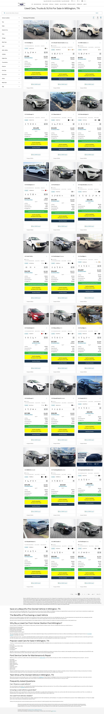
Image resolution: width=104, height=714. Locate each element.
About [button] (85, 4)
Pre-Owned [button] (45, 4)
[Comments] (45, 52)
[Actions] (47, 43)
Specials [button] (51, 4)
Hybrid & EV (79, 4)
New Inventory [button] (37, 4)
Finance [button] (57, 4)
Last (93, 594)
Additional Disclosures (38, 709)
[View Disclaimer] (36, 52)
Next (89, 594)
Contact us (41, 677)
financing (22, 687)
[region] (36, 64)
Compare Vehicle (30, 87)
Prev (76, 594)
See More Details (36, 77)
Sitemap (29, 709)
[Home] (32, 4)
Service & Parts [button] (71, 4)
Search (97, 12)
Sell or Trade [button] (63, 4)
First (72, 594)
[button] (47, 30)
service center (42, 657)
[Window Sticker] (47, 52)
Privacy (33, 709)
